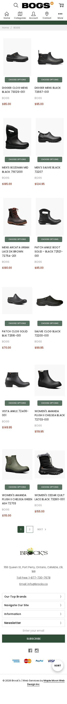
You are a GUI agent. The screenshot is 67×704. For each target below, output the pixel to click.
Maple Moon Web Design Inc (46, 682)
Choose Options (17, 79)
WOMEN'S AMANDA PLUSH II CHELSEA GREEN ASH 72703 (17, 499)
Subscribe (34, 639)
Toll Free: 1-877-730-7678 (33, 578)
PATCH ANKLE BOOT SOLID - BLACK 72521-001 (49, 252)
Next (40, 529)
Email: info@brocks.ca (33, 584)
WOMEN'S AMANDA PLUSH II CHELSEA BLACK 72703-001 (50, 415)
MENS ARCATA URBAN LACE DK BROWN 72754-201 (15, 252)
